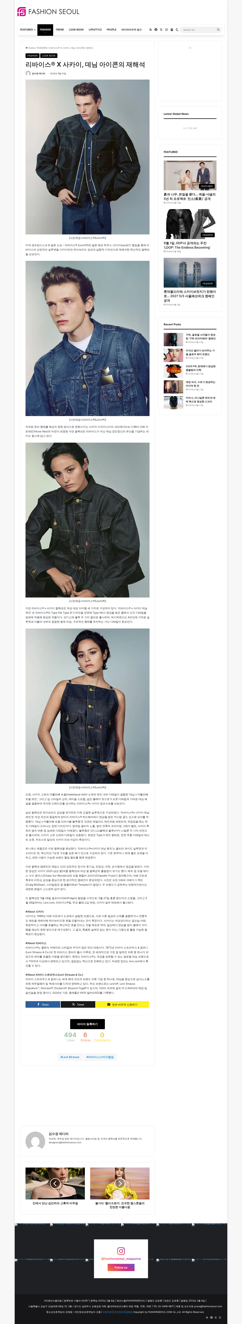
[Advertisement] (152, 11)
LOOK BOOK (76, 29)
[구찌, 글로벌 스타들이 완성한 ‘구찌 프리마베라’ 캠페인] (173, 339)
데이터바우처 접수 (132, 29)
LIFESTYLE (95, 29)
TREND (60, 29)
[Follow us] (121, 1253)
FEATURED (26, 29)
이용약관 (107, 1312)
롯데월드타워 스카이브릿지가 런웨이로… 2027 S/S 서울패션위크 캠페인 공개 (190, 296)
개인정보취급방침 (123, 1312)
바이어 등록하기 (87, 1024)
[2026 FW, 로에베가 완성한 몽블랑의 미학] (173, 371)
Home (31, 47)
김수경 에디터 (38, 73)
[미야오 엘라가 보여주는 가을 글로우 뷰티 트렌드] (173, 355)
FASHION (45, 29)
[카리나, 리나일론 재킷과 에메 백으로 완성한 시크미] (173, 402)
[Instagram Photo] (32, 1241)
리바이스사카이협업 (101, 1057)
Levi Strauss (70, 1057)
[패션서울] (48, 11)
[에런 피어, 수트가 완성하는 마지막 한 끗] (173, 387)
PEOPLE (112, 29)
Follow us (121, 1267)
